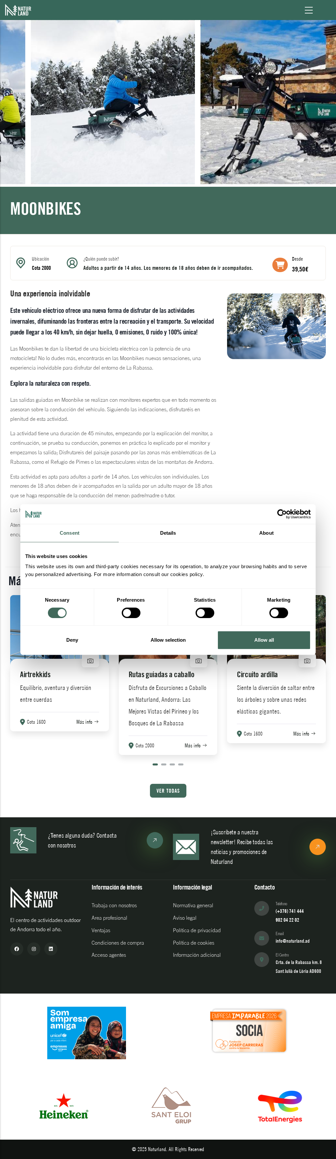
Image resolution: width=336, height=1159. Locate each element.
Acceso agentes (109, 955)
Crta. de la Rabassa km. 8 (299, 962)
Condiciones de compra (118, 942)
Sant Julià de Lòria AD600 (298, 971)
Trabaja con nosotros (114, 905)
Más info (84, 722)
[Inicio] (18, 10)
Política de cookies (193, 942)
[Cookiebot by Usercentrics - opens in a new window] (282, 514)
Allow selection (168, 640)
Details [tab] (168, 533)
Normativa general (193, 905)
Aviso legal (185, 917)
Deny (72, 640)
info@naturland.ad (293, 941)
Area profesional (109, 917)
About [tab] (266, 533)
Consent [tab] (69, 533)
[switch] (131, 613)
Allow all (264, 640)
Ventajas (101, 930)
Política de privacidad (197, 930)
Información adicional (197, 955)
